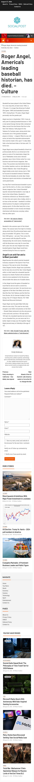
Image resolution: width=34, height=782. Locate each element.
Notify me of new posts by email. (16, 454)
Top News (3, 51)
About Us (5, 4)
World (4, 588)
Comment (7, 397)
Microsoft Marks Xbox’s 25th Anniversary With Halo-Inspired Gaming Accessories (15, 701)
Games (4, 765)
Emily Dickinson (7, 96)
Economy (5, 591)
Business (5, 732)
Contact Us (17, 6)
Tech (4, 696)
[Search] (31, 40)
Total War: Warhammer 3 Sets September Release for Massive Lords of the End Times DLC (15, 771)
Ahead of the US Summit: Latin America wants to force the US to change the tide (24, 376)
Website (7, 434)
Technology (6, 595)
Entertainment (7, 600)
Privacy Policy (13, 4)
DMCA (20, 4)
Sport (4, 598)
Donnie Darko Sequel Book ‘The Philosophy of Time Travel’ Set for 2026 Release (16, 665)
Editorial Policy (27, 4)
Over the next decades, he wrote (13, 176)
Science (5, 593)
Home (4, 583)
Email (6, 428)
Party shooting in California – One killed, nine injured (8, 375)
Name (6, 422)
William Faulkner (17, 501)
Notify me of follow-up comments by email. (15, 450)
